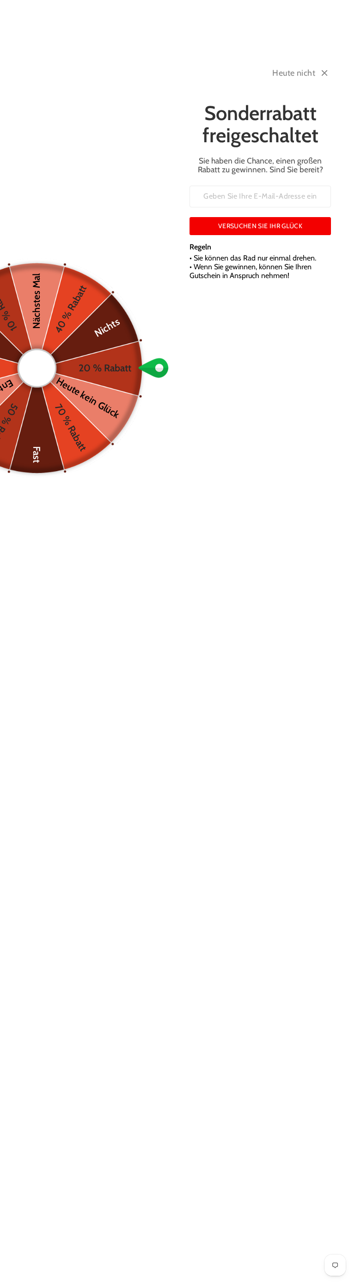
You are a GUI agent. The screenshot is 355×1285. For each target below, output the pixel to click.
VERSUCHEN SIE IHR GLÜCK (260, 226)
